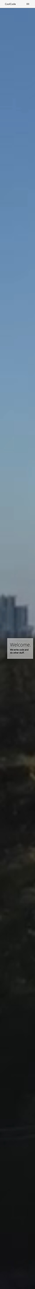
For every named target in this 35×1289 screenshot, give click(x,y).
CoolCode (10, 4)
